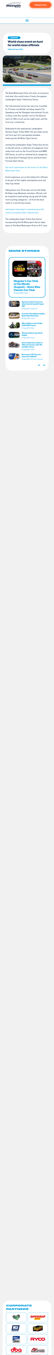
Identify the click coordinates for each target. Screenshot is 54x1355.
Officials (34, 359)
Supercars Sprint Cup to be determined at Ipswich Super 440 (33, 304)
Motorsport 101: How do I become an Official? (31, 355)
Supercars (34, 308)
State (33, 318)
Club (26, 293)
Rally (32, 328)
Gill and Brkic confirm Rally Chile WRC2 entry (32, 324)
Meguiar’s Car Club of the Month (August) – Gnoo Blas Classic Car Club (27, 285)
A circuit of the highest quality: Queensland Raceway (33, 315)
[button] (27, 20)
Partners (40, 359)
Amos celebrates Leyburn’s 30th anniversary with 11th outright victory (32, 345)
